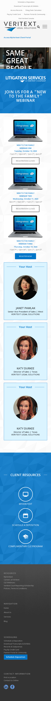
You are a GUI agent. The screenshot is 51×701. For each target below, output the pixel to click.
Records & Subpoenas (13, 646)
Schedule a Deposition (26, 2)
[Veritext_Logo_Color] (21, 26)
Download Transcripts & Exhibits (26, 6)
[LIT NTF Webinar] (25, 226)
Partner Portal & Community (34, 14)
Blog (5, 621)
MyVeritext (8, 577)
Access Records (16, 10)
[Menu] (43, 26)
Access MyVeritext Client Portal (17, 37)
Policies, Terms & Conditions (15, 588)
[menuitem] (26, 2)
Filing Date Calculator (34, 10)
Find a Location (10, 677)
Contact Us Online (11, 680)
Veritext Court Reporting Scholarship (19, 585)
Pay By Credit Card (11, 649)
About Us (7, 612)
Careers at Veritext (11, 579)
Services (7, 616)
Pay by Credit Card (14, 14)
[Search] (37, 26)
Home (6, 608)
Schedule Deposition (15, 657)
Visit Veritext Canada (26, 18)
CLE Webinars (9, 582)
